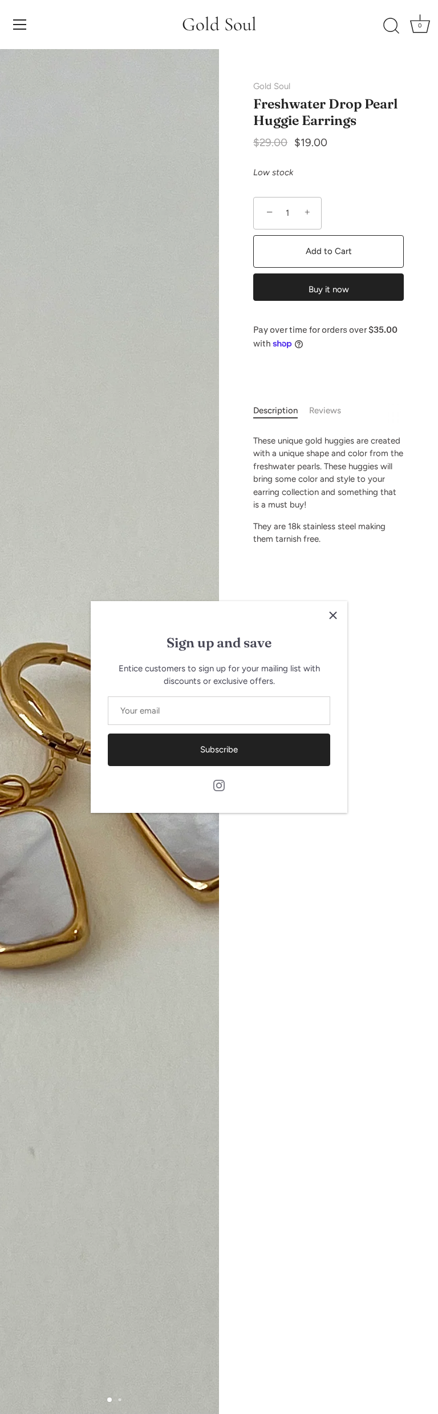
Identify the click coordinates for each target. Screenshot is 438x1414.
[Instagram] (219, 785)
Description (275, 410)
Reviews (325, 410)
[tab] (281, 410)
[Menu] (20, 24)
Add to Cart (329, 251)
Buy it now (329, 289)
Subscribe (219, 749)
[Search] (391, 26)
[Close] (333, 615)
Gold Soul (219, 24)
